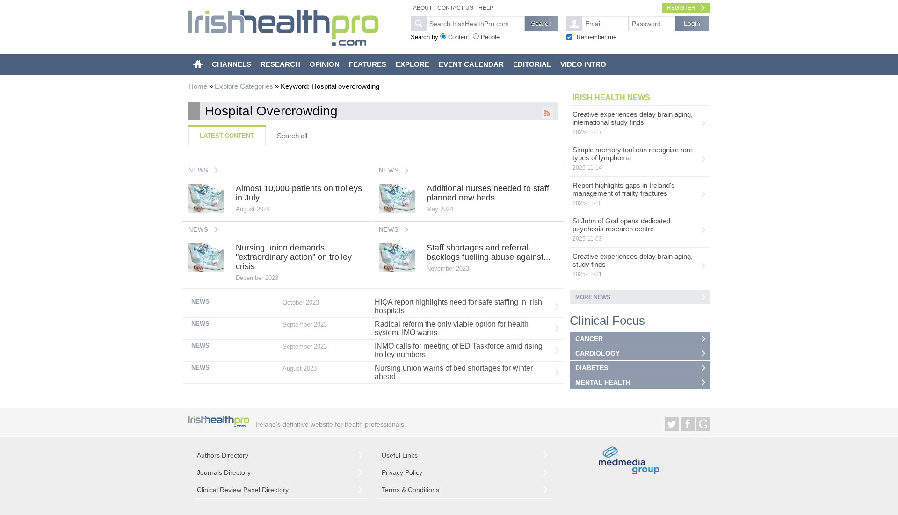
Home (197, 86)
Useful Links (400, 455)
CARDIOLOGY (597, 353)
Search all (292, 136)
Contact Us (455, 8)
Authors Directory (222, 455)
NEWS (198, 170)
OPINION (325, 64)
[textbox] (475, 23)
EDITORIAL (532, 64)
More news (592, 297)
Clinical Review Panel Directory (243, 490)
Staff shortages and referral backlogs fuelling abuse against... (488, 252)
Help (485, 8)
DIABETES (591, 368)
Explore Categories (244, 86)
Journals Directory (224, 472)
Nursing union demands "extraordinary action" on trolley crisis (294, 257)
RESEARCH (280, 64)
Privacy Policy (402, 472)
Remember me (596, 37)
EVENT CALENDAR (471, 64)
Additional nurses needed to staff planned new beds (488, 193)
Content (458, 37)
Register (681, 8)
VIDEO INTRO (583, 64)
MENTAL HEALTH (602, 382)
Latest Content (227, 135)
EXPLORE (412, 64)
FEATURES (367, 64)
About (422, 8)
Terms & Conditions (410, 490)
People (490, 37)
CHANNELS (231, 64)
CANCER (589, 339)
